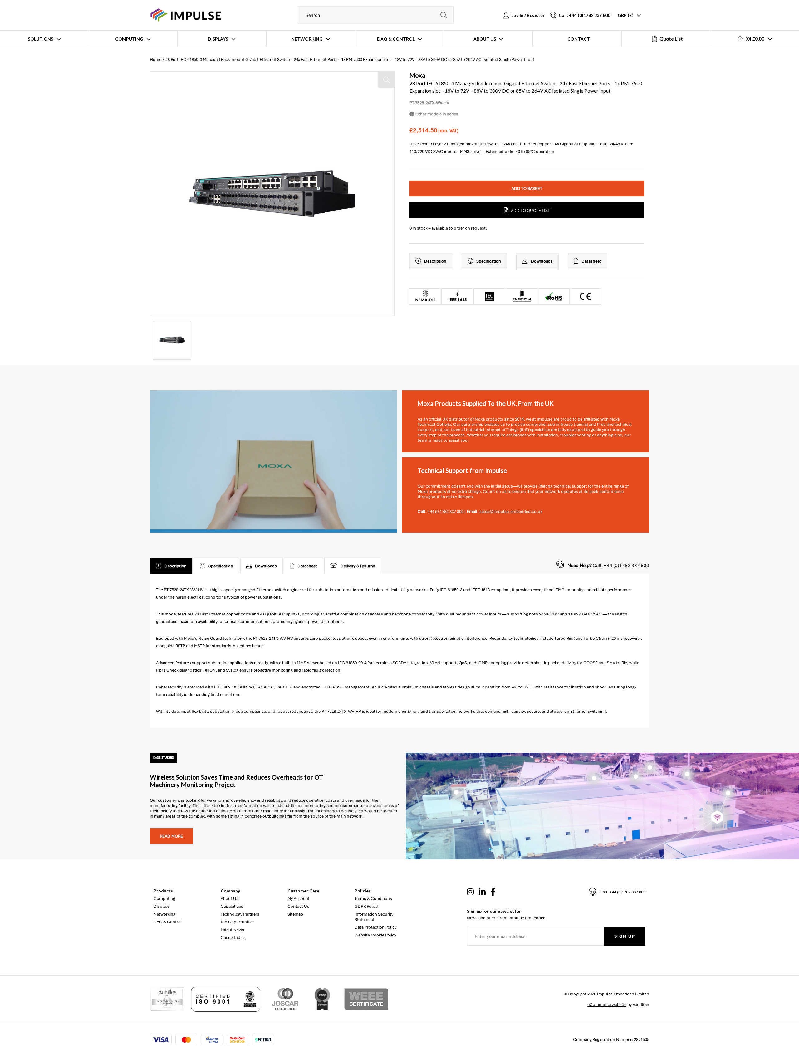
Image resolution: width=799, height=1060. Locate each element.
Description (435, 261)
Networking (307, 38)
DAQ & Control (396, 38)
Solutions (40, 38)
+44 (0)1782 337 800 (445, 511)
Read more (171, 836)
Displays (218, 38)
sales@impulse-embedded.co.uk (510, 511)
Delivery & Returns (358, 566)
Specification (488, 261)
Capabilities (232, 906)
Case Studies (233, 937)
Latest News (232, 929)
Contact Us (298, 906)
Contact (578, 38)
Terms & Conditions (373, 898)
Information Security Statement (374, 917)
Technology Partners (240, 914)
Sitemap (295, 914)
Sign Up (624, 936)
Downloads (542, 261)
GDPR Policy (366, 906)
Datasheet (591, 261)
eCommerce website (606, 1004)
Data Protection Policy (375, 927)
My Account (298, 898)
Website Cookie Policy (375, 935)
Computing (129, 38)
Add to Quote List (530, 210)
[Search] (443, 15)
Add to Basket (527, 188)
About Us (484, 38)
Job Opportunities (238, 922)
